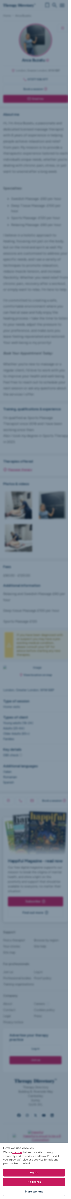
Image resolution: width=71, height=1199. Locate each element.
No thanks (34, 1182)
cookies (17, 1152)
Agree (34, 1172)
